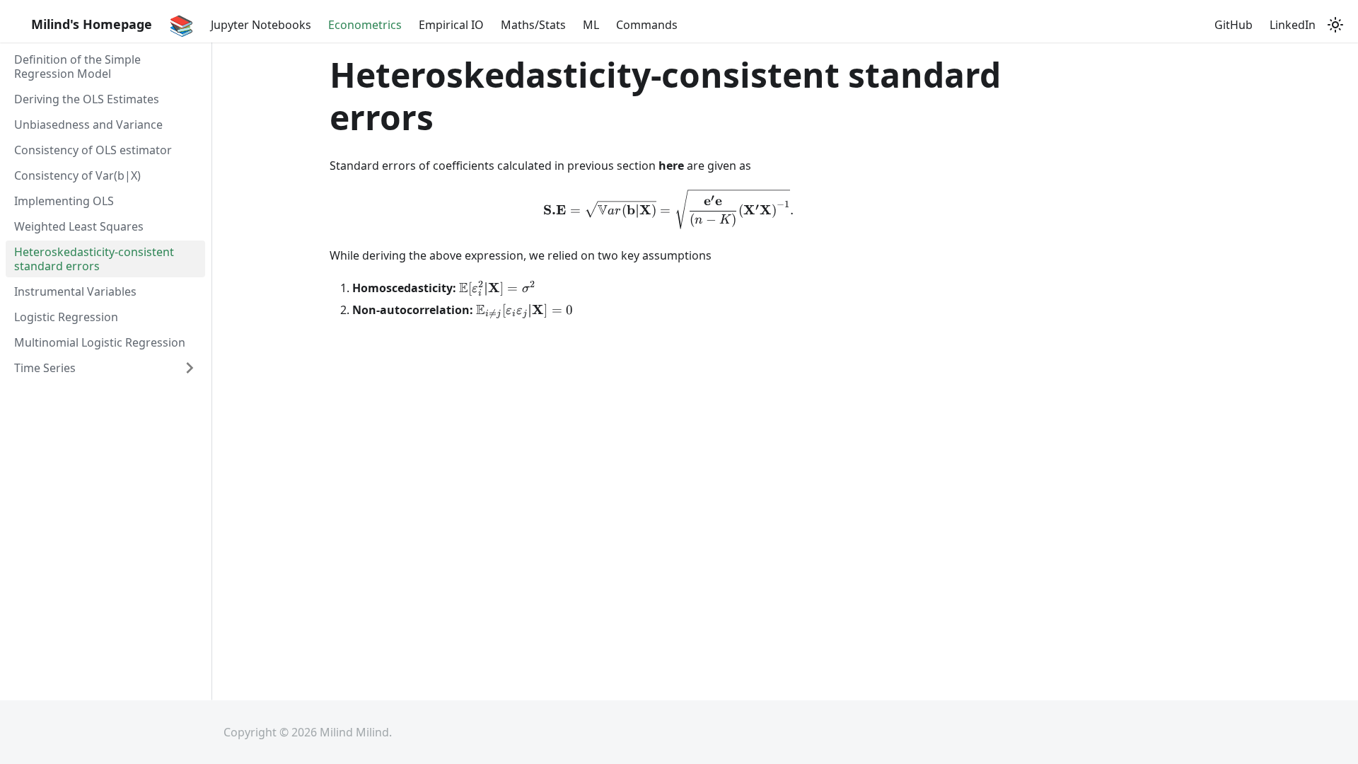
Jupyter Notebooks (261, 25)
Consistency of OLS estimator (93, 150)
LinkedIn (1293, 25)
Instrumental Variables (75, 291)
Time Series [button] (45, 368)
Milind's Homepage (91, 24)
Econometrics (365, 25)
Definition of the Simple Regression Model (77, 66)
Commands (647, 25)
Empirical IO (451, 25)
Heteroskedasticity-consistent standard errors (94, 259)
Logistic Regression (66, 317)
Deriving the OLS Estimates (86, 99)
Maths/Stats (533, 25)
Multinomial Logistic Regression (99, 342)
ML (591, 25)
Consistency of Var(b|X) (77, 175)
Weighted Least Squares (79, 226)
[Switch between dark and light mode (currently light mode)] (1335, 24)
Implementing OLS (64, 201)
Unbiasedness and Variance (88, 124)
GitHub (1233, 25)
